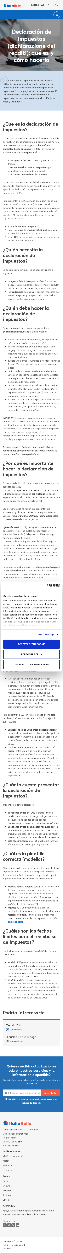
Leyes (6, 1199)
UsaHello (7, 1169)
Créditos (7, 1248)
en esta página (15, 921)
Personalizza (29, 654)
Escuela (7, 1190)
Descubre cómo (36, 1214)
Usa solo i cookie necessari (31, 664)
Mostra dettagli (46, 634)
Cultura (6, 1185)
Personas (7, 1165)
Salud (5, 1180)
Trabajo (7, 1194)
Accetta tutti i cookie (31, 644)
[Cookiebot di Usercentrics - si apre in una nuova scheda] (47, 586)
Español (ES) (37, 4)
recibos (6, 435)
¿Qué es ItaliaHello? (13, 1155)
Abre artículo (16, 1029)
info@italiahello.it (11, 1145)
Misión (6, 1160)
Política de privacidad (14, 1244)
